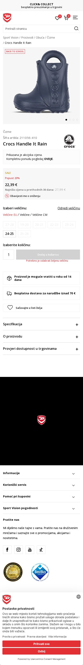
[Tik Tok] (41, 550)
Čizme (51, 37)
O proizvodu (12, 336)
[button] (41, 29)
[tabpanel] (41, 85)
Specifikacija (12, 324)
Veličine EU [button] (10, 214)
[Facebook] (7, 550)
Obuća (40, 37)
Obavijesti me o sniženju (25, 196)
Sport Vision (11, 37)
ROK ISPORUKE (48, 4)
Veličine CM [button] (39, 214)
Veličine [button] (25, 214)
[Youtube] (30, 550)
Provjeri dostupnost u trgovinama (30, 348)
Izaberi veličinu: (15, 208)
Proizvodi (27, 37)
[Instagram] (19, 550)
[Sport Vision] (7, 17)
